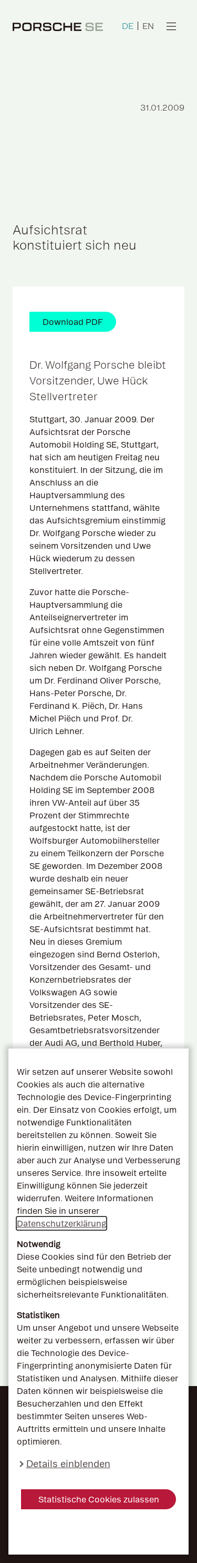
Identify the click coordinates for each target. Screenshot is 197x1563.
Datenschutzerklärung (61, 1223)
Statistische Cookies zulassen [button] (98, 1499)
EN (148, 26)
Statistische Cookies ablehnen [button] (98, 1532)
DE (127, 26)
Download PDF (73, 322)
